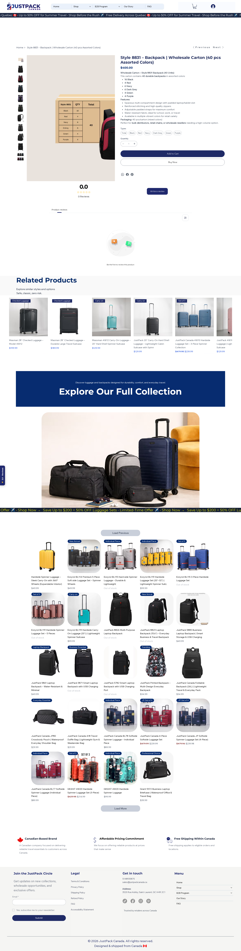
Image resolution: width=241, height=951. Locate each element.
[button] (195, 6)
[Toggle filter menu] (185, 218)
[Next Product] (228, 317)
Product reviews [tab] (59, 209)
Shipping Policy (78, 892)
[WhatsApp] (122, 174)
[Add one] (134, 143)
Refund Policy (77, 898)
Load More (120, 808)
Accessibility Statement (82, 909)
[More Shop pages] (90, 6)
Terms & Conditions (80, 881)
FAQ (73, 904)
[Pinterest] (132, 174)
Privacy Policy (77, 887)
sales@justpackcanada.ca (134, 882)
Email (15, 896)
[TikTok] (125, 901)
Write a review (157, 191)
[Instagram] (140, 901)
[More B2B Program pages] (119, 6)
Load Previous (120, 533)
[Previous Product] (13, 317)
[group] (120, 325)
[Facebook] (127, 174)
